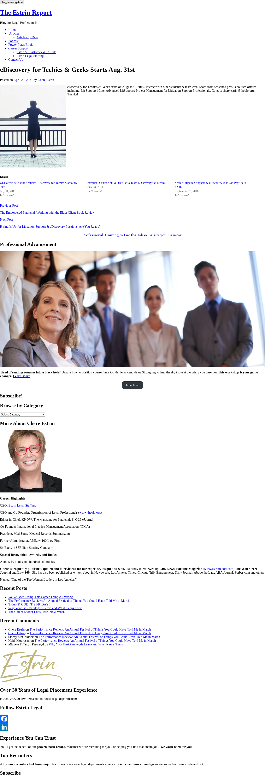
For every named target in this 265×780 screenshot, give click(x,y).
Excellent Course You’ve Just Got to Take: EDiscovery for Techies (126, 182)
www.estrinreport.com (218, 569)
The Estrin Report (26, 12)
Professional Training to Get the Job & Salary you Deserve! (132, 235)
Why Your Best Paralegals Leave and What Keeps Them (45, 608)
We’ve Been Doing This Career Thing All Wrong (40, 597)
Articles (13, 33)
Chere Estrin (46, 80)
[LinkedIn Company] (132, 727)
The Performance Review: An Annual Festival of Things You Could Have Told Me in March (69, 600)
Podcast (13, 41)
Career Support (18, 48)
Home (12, 29)
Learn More (21, 376)
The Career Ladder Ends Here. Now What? (36, 612)
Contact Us (15, 59)
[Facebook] (132, 719)
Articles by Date (27, 37)
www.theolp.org (90, 512)
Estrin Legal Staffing (30, 56)
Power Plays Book (20, 44)
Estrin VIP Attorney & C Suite (36, 52)
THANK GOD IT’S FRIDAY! (29, 604)
